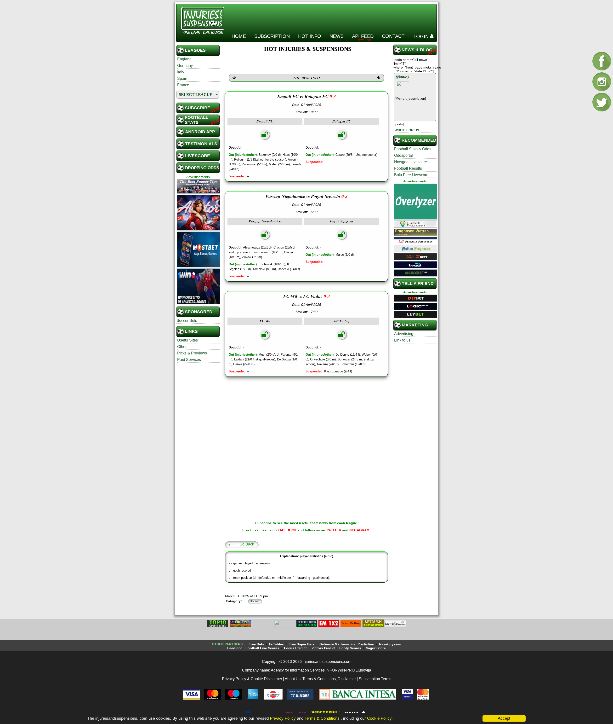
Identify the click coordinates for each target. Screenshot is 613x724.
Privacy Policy (283, 718)
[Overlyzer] (415, 219)
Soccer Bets (186, 321)
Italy (180, 72)
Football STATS (196, 120)
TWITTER (333, 530)
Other (182, 347)
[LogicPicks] (415, 309)
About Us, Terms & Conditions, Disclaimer (320, 679)
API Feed (363, 36)
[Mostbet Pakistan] (198, 267)
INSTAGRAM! (360, 530)
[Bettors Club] (395, 626)
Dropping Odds (202, 168)
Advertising (403, 334)
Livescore (197, 155)
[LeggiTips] (415, 268)
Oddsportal (403, 155)
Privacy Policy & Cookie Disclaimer (252, 679)
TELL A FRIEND (418, 283)
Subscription (272, 36)
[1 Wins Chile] (198, 304)
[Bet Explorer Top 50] (307, 626)
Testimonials (201, 143)
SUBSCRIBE (197, 107)
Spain (182, 78)
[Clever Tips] (241, 626)
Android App (200, 131)
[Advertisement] (348, 16)
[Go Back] (231, 544)
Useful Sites (187, 340)
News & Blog (417, 49)
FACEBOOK (287, 530)
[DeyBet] (415, 301)
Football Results (408, 168)
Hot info (309, 36)
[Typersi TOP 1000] (263, 626)
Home (239, 36)
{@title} (402, 77)
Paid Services (189, 360)
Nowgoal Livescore (410, 162)
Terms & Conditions (323, 718)
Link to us (402, 340)
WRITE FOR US (407, 130)
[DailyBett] (415, 259)
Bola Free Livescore (411, 175)
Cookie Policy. (380, 718)
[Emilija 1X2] (329, 626)
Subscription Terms (375, 679)
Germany (185, 66)
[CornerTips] (415, 276)
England (184, 59)
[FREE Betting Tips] (285, 626)
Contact (393, 36)
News (336, 36)
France (183, 85)
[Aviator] (198, 230)
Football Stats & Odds (412, 149)
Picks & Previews (192, 353)
